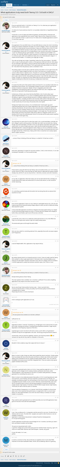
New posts (3, 7)
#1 (57, 22)
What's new (16, 5)
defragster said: (16, 163)
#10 (57, 201)
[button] (20, 5)
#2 (57, 42)
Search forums (10, 7)
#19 (57, 322)
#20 (57, 340)
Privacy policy (47, 463)
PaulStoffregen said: (17, 312)
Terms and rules (39, 463)
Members (24, 5)
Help (52, 463)
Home (3, 5)
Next (6, 20)
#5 (57, 135)
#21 (57, 353)
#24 (57, 409)
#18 (57, 309)
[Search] (57, 5)
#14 (57, 255)
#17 (57, 297)
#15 (57, 267)
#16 (57, 284)
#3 (57, 82)
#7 (57, 160)
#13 (57, 241)
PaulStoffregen (5, 14)
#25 (57, 437)
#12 (57, 228)
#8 (57, 176)
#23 (57, 397)
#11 (57, 216)
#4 (57, 119)
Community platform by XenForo (30, 465)
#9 (57, 188)
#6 (57, 148)
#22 (57, 367)
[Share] (56, 23)
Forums (9, 5)
